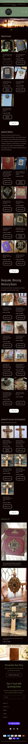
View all (14, 123)
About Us (5, 703)
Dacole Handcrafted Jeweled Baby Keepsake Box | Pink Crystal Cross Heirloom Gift (7, 337)
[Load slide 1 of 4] (11, 30)
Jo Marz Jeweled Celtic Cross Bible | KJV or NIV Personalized (7, 202)
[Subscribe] (23, 697)
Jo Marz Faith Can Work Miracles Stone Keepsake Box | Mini (20, 393)
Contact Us (6, 706)
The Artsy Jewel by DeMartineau (11, 741)
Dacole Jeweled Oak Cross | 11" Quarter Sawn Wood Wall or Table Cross (7, 470)
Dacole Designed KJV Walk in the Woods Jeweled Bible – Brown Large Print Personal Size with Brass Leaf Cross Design (7, 174)
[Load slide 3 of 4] (15, 30)
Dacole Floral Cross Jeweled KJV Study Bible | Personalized (20, 202)
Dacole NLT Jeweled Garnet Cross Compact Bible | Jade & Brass (20, 55)
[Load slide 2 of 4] (13, 30)
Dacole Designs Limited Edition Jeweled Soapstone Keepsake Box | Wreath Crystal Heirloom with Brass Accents (7, 395)
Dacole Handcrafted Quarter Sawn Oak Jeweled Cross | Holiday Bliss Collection (20, 470)
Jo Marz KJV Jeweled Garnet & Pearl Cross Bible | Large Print (7, 55)
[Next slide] (19, 30)
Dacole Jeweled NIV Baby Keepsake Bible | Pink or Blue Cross (7, 110)
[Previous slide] (8, 30)
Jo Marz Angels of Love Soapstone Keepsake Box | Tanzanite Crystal (7, 309)
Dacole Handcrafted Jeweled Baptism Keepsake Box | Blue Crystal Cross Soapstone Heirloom (20, 309)
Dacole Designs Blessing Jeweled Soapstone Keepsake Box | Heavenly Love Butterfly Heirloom (20, 366)
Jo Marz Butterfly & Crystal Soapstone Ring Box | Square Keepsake (20, 337)
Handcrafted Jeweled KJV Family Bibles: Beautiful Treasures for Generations (12, 564)
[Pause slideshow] (26, 30)
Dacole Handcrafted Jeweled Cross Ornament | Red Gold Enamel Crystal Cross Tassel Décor (20, 442)
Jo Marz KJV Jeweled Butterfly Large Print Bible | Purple (7, 256)
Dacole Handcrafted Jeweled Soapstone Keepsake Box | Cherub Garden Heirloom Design (7, 366)
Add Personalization (14, 675)
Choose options (7, 89)
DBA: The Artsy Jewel (22, 741)
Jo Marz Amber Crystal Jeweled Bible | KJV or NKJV (20, 228)
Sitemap (5, 717)
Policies (5, 710)
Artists (4, 713)
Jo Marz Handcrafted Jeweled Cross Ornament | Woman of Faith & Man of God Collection (7, 442)
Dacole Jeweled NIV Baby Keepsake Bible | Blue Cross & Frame (20, 82)
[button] (2, 12)
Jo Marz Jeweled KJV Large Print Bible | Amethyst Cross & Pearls (20, 256)
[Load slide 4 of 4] (17, 30)
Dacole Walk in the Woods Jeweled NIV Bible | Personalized (7, 229)
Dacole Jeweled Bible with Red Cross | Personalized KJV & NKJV (20, 173)
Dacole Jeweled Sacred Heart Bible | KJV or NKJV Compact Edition (7, 82)
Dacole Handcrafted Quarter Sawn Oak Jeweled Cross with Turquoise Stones (7, 498)
